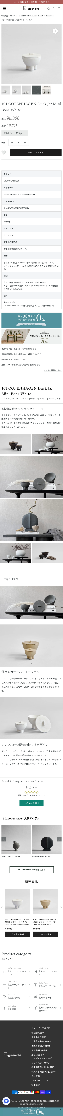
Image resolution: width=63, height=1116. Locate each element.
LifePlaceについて (40, 1080)
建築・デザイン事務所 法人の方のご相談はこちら (20, 364)
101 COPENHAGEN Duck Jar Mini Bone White (37, 16)
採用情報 (36, 1084)
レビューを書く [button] (31, 803)
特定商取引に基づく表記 (43, 1067)
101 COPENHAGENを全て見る (31, 869)
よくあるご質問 (39, 1036)
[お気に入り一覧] (59, 8)
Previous (3, 839)
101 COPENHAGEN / (8, 20)
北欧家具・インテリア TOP (11, 16)
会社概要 (36, 1076)
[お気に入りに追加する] (4, 152)
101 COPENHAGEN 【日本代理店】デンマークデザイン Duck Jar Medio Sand (45, 922)
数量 (3, 142)
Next (59, 839)
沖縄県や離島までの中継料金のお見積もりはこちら (21, 354)
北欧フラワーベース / (24, 20)
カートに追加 (17, 934)
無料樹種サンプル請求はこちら (13, 359)
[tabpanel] (31, 647)
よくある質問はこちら (53, 370)
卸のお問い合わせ (40, 1050)
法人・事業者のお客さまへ (44, 1071)
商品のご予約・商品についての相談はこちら (18, 348)
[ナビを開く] (4, 8)
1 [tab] (31, 663)
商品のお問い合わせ (41, 1045)
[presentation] (2, 907)
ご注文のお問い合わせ (42, 1041)
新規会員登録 (38, 1032)
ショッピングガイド (41, 1028)
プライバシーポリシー (42, 1062)
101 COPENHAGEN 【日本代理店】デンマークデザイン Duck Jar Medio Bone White (17, 922)
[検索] (48, 8)
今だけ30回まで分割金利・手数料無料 (31, 2)
